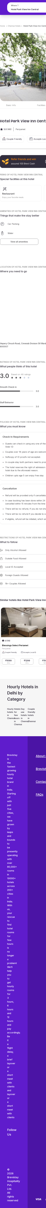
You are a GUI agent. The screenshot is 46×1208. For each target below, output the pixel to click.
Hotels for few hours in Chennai (16, 717)
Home (2, 26)
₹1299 (27, 661)
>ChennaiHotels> (14, 26)
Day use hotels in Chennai (23, 715)
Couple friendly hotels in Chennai (30, 715)
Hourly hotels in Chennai (9, 714)
